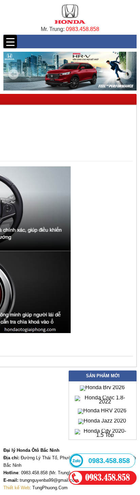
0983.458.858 (82, 29)
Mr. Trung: (53, 29)
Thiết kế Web (16, 487)
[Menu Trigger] (10, 41)
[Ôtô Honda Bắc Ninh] (70, 25)
